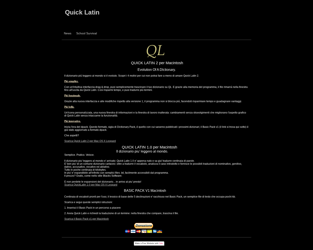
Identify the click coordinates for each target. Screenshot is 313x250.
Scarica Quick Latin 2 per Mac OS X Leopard (90, 141)
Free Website (148, 243)
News (67, 33)
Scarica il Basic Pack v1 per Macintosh (86, 218)
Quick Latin (82, 12)
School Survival (86, 33)
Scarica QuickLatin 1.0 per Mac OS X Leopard (90, 184)
